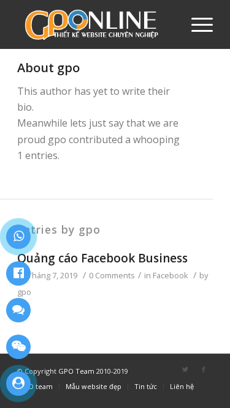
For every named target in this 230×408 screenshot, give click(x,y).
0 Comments (112, 275)
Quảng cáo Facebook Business (102, 258)
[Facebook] (203, 369)
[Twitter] (185, 369)
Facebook (170, 275)
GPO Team (77, 371)
